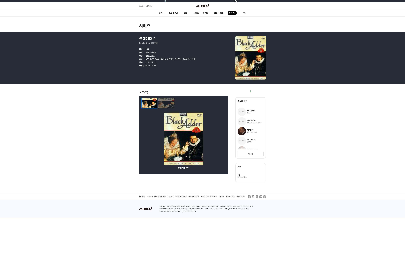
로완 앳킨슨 (150, 59)
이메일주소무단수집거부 (209, 197)
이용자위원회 (241, 197)
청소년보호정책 (194, 197)
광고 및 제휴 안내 (160, 197)
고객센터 (170, 197)
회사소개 (150, 197)
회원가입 (149, 6)
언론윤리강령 (230, 197)
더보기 (250, 154)
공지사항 (142, 197)
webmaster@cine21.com (172, 211)
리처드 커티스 (151, 62)
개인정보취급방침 (181, 197)
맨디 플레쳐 (150, 56)
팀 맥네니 (179, 59)
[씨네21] (202, 6)
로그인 (141, 6)
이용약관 (221, 197)
